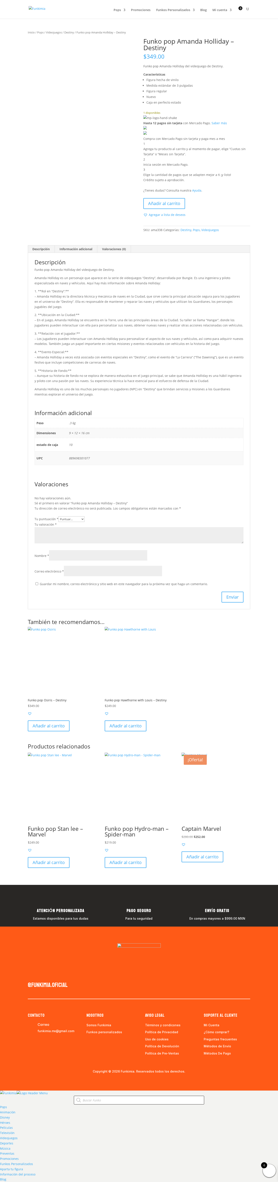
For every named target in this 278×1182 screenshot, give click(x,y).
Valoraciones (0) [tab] (114, 249)
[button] (164, 214)
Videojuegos (54, 32)
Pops (117, 10)
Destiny (69, 32)
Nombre (42, 556)
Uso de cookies (157, 1039)
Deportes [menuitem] (6, 1143)
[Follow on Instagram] (39, 974)
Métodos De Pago (217, 1053)
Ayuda (196, 190)
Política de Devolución (162, 1046)
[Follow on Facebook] (31, 974)
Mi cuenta (219, 10)
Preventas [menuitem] (7, 1153)
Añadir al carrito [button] (49, 726)
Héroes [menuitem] (5, 1123)
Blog (203, 10)
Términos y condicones (162, 1025)
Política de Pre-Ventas (162, 1053)
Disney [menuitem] (5, 1117)
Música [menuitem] (5, 1148)
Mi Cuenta (211, 1025)
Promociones (141, 10)
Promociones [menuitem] (9, 1159)
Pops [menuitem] (3, 1107)
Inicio (31, 32)
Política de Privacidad (161, 1032)
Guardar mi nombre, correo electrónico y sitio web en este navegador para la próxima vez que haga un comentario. (124, 584)
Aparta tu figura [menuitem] (11, 1169)
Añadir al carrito (164, 203)
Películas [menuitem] (6, 1128)
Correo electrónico (49, 571)
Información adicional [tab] (76, 249)
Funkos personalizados (104, 1032)
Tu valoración (46, 524)
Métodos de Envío (217, 1046)
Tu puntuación (46, 519)
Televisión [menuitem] (7, 1133)
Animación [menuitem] (7, 1112)
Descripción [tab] (41, 249)
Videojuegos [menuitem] (9, 1138)
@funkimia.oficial (48, 985)
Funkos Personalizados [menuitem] (16, 1164)
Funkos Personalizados (173, 10)
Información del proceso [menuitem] (17, 1174)
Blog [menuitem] (3, 1179)
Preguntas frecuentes (220, 1039)
